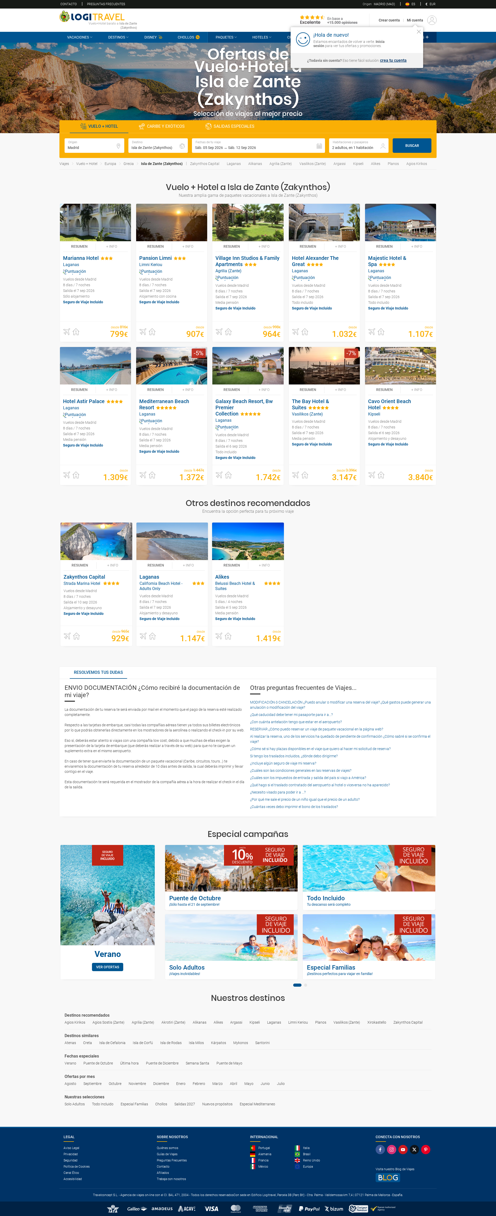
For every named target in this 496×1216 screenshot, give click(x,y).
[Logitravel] (329, 20)
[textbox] (94, 145)
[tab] (98, 673)
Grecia (128, 164)
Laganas (234, 164)
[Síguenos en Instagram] (392, 1149)
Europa (110, 164)
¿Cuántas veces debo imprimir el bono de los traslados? (294, 807)
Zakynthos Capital (204, 164)
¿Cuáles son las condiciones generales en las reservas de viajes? (300, 770)
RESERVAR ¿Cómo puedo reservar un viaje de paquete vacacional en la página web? (316, 729)
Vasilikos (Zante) (312, 164)
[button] (258, 145)
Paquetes (224, 37)
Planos (393, 164)
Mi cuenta (415, 20)
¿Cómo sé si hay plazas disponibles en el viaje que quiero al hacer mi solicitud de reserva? (320, 749)
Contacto (68, 4)
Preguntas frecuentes (106, 4)
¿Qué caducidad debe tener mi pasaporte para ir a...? (291, 715)
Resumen (79, 246)
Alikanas (255, 164)
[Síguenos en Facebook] (381, 1149)
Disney (150, 37)
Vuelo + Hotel (86, 164)
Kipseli (358, 164)
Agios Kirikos (416, 164)
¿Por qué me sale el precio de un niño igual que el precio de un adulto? (305, 799)
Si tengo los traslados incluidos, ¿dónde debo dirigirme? (294, 756)
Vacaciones (78, 37)
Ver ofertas (107, 967)
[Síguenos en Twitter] (415, 1149)
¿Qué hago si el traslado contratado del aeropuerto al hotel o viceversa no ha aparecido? (320, 785)
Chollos (186, 37)
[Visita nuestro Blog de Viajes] (404, 1177)
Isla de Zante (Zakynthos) (162, 164)
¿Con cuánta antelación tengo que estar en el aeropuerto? (296, 722)
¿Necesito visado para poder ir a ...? (278, 792)
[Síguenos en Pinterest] (426, 1149)
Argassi (340, 164)
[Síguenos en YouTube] (404, 1149)
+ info (111, 246)
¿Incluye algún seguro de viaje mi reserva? (283, 763)
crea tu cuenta (393, 60)
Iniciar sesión (403, 39)
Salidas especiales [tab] (234, 126)
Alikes (375, 164)
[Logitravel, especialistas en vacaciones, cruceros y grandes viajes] (98, 16)
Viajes (64, 164)
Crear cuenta (389, 20)
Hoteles (260, 37)
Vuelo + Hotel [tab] (103, 126)
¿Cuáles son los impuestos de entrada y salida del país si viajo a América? (308, 778)
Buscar (412, 145)
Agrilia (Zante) (280, 164)
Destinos (116, 37)
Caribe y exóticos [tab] (166, 126)
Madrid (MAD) (379, 4)
